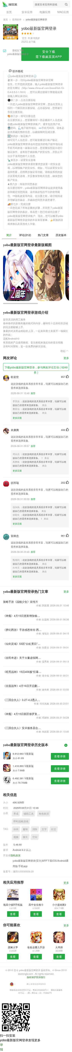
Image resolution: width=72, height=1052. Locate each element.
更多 (66, 358)
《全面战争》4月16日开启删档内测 (23, 686)
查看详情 (60, 756)
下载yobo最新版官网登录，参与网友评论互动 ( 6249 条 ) (36, 368)
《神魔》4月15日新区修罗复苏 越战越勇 (23, 714)
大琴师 (59, 947)
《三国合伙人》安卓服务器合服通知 (23, 728)
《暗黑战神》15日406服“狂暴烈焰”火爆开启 (23, 672)
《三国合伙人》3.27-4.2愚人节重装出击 (23, 700)
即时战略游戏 (20, 821)
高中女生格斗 (36, 904)
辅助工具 (29, 813)
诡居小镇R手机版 (12, 904)
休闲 (15, 829)
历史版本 (61, 235)
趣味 (25, 829)
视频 (15, 837)
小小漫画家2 (59, 904)
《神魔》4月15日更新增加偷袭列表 (23, 616)
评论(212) (25, 235)
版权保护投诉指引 (36, 977)
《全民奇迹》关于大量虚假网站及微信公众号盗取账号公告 (23, 658)
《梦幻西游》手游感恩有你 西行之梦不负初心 (23, 630)
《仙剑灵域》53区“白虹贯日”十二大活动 (23, 644)
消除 (34, 829)
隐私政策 (16, 855)
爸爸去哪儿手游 (36, 947)
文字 (44, 829)
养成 (15, 813)
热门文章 (43, 235)
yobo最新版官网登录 (9, 4)
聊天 (25, 837)
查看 (13, 914)
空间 (34, 837)
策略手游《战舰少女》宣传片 (20, 602)
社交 (53, 829)
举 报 (1, 1046)
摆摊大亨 (13, 947)
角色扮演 (44, 813)
